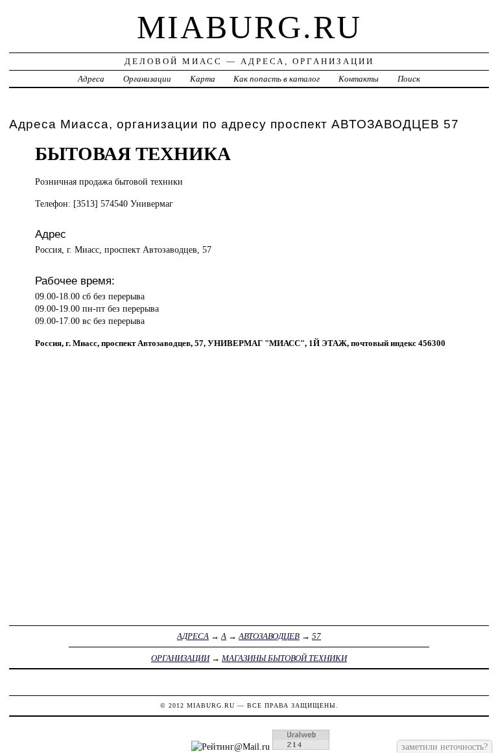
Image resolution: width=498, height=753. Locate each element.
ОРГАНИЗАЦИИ (180, 658)
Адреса (91, 79)
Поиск (408, 79)
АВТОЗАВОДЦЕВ (269, 636)
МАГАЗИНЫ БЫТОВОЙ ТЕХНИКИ (284, 658)
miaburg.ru (249, 27)
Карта (202, 79)
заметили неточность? (444, 746)
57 (316, 636)
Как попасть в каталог (276, 79)
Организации (147, 79)
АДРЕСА (193, 636)
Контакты (358, 79)
